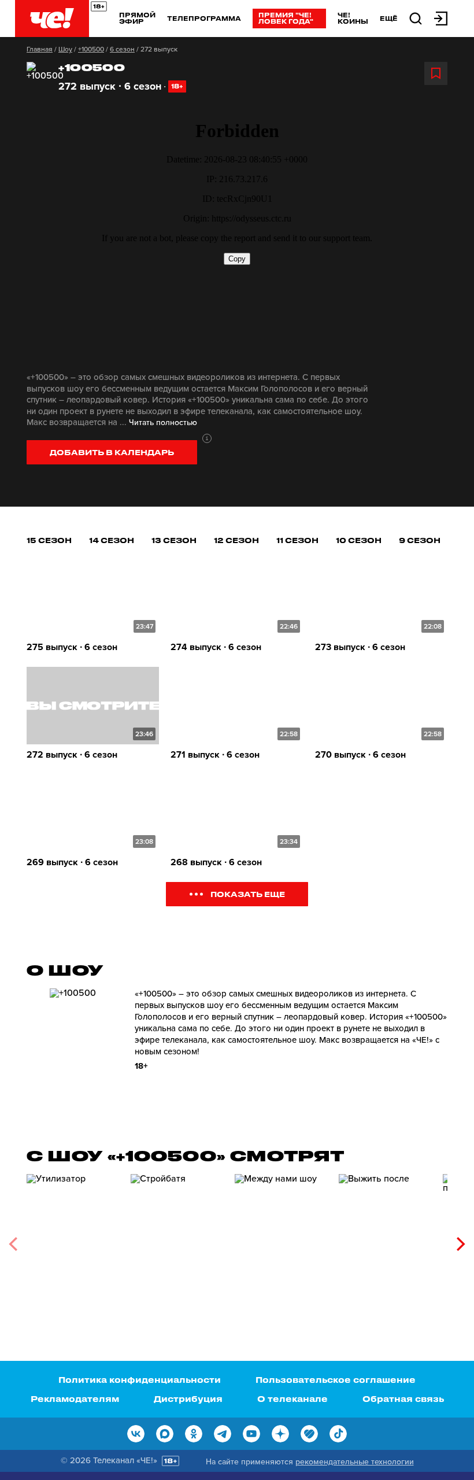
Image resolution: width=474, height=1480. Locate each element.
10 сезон (359, 540)
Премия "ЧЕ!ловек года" (285, 18)
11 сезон (297, 540)
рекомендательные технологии (354, 1462)
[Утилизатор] (73, 1239)
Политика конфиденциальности (139, 1380)
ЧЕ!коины (353, 18)
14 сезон (111, 540)
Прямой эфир (137, 18)
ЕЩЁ (389, 18)
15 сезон (49, 540)
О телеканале (292, 1399)
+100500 (91, 49)
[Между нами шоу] (281, 1239)
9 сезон (419, 540)
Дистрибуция (188, 1399)
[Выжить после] (385, 1239)
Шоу (65, 49)
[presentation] (13, 1244)
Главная (40, 49)
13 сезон (174, 540)
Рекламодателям (75, 1399)
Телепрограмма (204, 18)
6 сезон (122, 49)
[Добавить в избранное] (435, 73)
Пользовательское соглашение (335, 1380)
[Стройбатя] (177, 1239)
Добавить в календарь (112, 452)
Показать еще (247, 894)
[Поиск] (415, 17)
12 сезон (236, 540)
